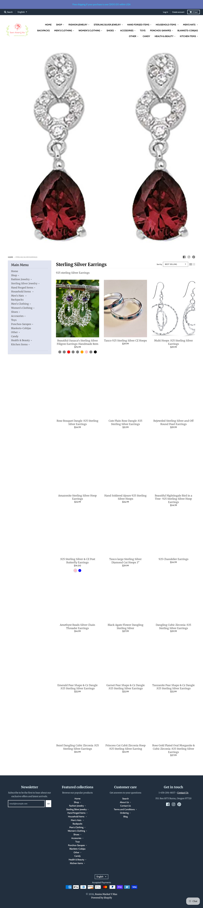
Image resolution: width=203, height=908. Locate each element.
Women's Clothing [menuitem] (89, 30)
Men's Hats (17, 295)
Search (125, 798)
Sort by (159, 264)
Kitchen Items (19, 344)
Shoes (14, 311)
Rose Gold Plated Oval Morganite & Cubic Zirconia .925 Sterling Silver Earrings (173, 749)
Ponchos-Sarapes (21, 324)
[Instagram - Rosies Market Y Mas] (188, 257)
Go (48, 804)
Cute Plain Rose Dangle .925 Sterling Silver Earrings (125, 422)
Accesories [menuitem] (126, 30)
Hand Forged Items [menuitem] (138, 24)
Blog (125, 816)
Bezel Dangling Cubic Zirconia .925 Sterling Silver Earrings (77, 747)
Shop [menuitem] (59, 24)
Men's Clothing (20, 303)
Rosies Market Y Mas (106, 894)
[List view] (194, 264)
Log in (165, 12)
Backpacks (17, 299)
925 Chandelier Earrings (173, 559)
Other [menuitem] (132, 36)
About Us (124, 802)
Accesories (17, 315)
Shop (14, 275)
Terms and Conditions (124, 809)
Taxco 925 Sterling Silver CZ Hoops (125, 340)
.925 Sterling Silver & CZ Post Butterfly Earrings (77, 560)
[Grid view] (190, 264)
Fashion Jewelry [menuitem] (78, 24)
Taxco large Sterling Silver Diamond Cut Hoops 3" (125, 560)
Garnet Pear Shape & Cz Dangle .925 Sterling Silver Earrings (125, 687)
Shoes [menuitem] (110, 30)
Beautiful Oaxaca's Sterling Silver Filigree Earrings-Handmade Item (77, 342)
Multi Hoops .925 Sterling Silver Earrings (173, 342)
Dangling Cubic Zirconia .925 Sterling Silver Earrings (173, 626)
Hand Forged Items (22, 287)
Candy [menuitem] (146, 36)
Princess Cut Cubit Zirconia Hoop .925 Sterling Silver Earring (125, 747)
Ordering (124, 812)
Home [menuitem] (48, 24)
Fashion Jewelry (20, 279)
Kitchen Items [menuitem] (188, 36)
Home (10, 257)
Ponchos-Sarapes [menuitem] (160, 30)
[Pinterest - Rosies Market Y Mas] (193, 257)
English (21, 12)
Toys (13, 319)
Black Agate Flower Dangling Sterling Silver (125, 626)
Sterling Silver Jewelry (24, 283)
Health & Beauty (20, 340)
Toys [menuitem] (142, 30)
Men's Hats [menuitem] (189, 24)
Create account (178, 12)
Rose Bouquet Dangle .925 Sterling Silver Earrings (77, 422)
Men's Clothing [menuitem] (63, 30)
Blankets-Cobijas (21, 328)
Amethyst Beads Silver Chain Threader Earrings (77, 626)
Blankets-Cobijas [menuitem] (187, 30)
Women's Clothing (21, 307)
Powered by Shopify (101, 897)
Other (14, 332)
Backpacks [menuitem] (43, 30)
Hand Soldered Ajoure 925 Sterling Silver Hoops (125, 497)
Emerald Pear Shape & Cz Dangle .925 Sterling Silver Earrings (77, 687)
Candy (14, 336)
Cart (195, 12)
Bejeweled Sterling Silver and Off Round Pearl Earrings (173, 422)
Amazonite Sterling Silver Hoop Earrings (77, 497)
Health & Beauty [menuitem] (164, 36)
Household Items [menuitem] (166, 24)
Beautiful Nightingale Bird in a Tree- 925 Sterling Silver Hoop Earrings (173, 499)
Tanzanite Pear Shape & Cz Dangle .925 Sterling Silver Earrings (173, 687)
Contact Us (125, 805)
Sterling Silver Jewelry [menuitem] (107, 24)
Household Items (21, 291)
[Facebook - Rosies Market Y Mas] (184, 257)
